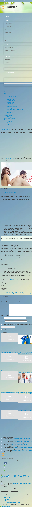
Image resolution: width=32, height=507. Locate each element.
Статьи (6, 119)
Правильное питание (10, 193)
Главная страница (5, 129)
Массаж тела (10, 102)
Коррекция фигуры (12, 106)
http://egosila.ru (10, 279)
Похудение (7, 105)
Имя (2, 318)
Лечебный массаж (11, 96)
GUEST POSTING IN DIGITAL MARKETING (12, 409)
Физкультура (7, 111)
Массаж (6, 93)
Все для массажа (8, 115)
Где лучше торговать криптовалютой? (17, 475)
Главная (6, 91)
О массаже (10, 121)
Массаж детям (11, 97)
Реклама (6, 500)
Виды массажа (11, 94)
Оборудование (11, 117)
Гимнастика (10, 114)
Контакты (6, 499)
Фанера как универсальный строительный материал (13, 370)
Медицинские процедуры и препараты (14, 190)
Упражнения (10, 112)
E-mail (3, 321)
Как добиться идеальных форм (15, 109)
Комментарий (5, 315)
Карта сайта (7, 497)
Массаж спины (11, 100)
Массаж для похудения (13, 108)
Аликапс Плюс (10, 158)
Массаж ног (10, 103)
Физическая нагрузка (10, 192)
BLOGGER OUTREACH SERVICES (22, 476)
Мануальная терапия (9, 118)
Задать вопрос (7, 0)
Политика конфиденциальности (12, 502)
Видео (5, 125)
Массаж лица (10, 99)
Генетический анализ (14, 292)
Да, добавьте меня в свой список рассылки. (13, 329)
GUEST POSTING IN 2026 (24, 410)
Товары (9, 122)
